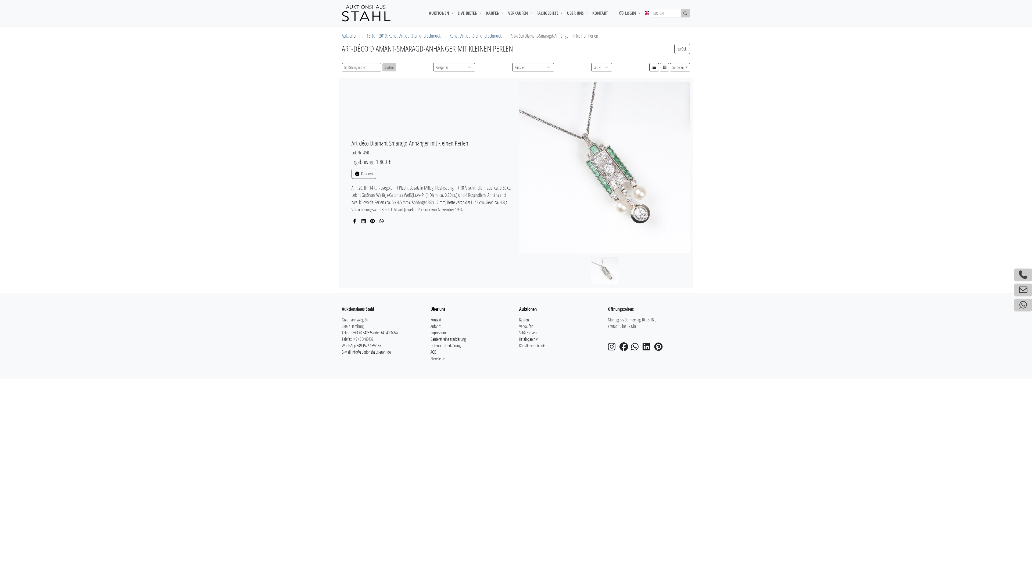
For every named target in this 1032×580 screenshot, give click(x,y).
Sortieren (678, 67)
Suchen (389, 67)
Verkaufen (526, 326)
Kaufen (524, 320)
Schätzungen (528, 333)
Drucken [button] (366, 174)
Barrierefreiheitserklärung (448, 339)
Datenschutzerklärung (446, 346)
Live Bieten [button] (468, 13)
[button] (654, 67)
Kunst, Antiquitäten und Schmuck (475, 35)
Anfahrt (436, 326)
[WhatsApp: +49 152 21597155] (1023, 305)
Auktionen (349, 35)
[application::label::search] (685, 13)
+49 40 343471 (390, 333)
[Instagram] (613, 348)
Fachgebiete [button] (548, 13)
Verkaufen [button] (518, 13)
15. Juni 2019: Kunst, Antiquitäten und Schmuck (403, 35)
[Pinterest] (373, 221)
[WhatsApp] (382, 221)
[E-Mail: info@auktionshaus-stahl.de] (1023, 290)
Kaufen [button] (493, 13)
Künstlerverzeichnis (532, 346)
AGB (433, 352)
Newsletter (438, 358)
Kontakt (600, 13)
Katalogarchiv (528, 339)
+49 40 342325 (362, 333)
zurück (682, 49)
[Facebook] (355, 221)
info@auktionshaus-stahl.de (371, 352)
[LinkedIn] (364, 221)
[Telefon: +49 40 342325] (1023, 275)
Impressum (438, 333)
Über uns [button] (576, 13)
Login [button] (630, 13)
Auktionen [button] (439, 13)
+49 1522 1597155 (369, 346)
